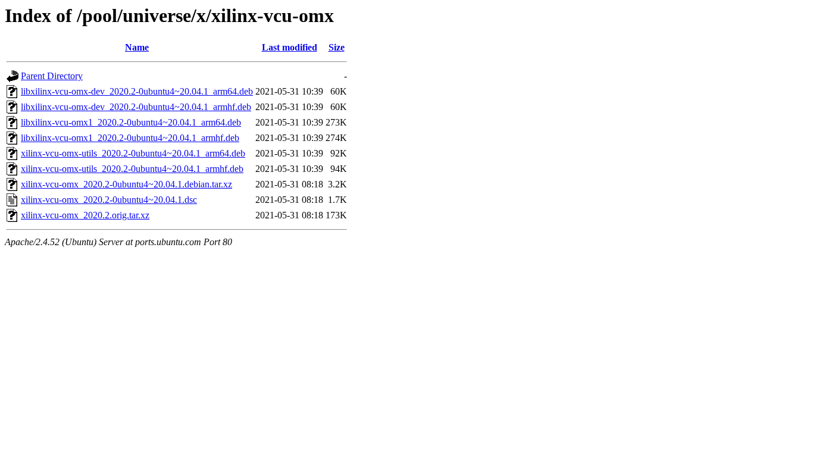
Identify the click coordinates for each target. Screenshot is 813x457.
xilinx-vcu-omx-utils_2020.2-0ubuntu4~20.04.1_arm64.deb (133, 153)
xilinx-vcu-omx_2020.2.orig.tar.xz (85, 215)
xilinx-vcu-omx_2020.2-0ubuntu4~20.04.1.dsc (109, 200)
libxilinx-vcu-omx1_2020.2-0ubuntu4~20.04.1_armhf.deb (130, 138)
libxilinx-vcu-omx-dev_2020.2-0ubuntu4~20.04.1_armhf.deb (136, 107)
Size (337, 47)
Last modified (289, 47)
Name (137, 47)
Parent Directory (52, 76)
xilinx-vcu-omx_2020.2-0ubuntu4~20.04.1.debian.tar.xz (126, 184)
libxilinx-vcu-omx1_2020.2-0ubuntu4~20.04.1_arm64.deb (131, 122)
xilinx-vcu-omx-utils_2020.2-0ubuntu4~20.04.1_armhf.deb (132, 169)
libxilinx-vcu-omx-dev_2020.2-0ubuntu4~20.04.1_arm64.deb (137, 91)
